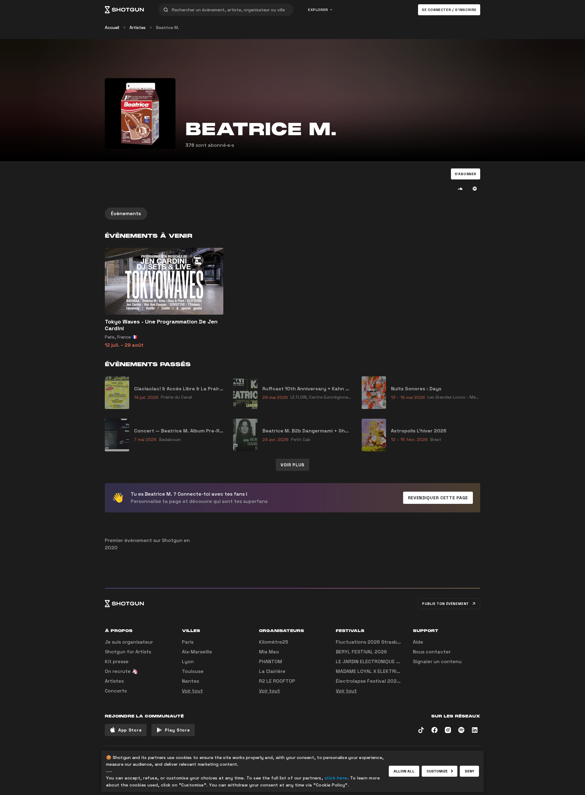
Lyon (188, 661)
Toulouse (193, 671)
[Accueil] (124, 9)
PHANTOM (270, 661)
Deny (469, 771)
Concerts (116, 691)
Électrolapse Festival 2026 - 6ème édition (386, 681)
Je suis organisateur (129, 642)
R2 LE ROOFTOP (277, 681)
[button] (465, 173)
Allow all (404, 771)
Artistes (137, 27)
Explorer (318, 9)
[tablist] (292, 214)
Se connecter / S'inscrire (449, 9)
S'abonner (466, 174)
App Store (130, 730)
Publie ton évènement (445, 603)
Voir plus (292, 465)
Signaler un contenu (437, 661)
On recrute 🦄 (121, 671)
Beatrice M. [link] (167, 27)
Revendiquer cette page (438, 497)
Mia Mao (269, 652)
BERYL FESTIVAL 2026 (361, 652)
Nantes (190, 681)
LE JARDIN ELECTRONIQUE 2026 (372, 661)
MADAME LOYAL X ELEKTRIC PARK (374, 671)
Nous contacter (432, 652)
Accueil (112, 27)
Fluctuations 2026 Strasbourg (372, 642)
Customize (437, 771)
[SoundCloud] (460, 188)
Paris (187, 642)
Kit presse (117, 661)
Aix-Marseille (197, 652)
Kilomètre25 (273, 642)
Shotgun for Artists (128, 652)
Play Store (177, 730)
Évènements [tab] (126, 213)
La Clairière (272, 671)
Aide (418, 642)
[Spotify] (474, 188)
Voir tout (192, 691)
